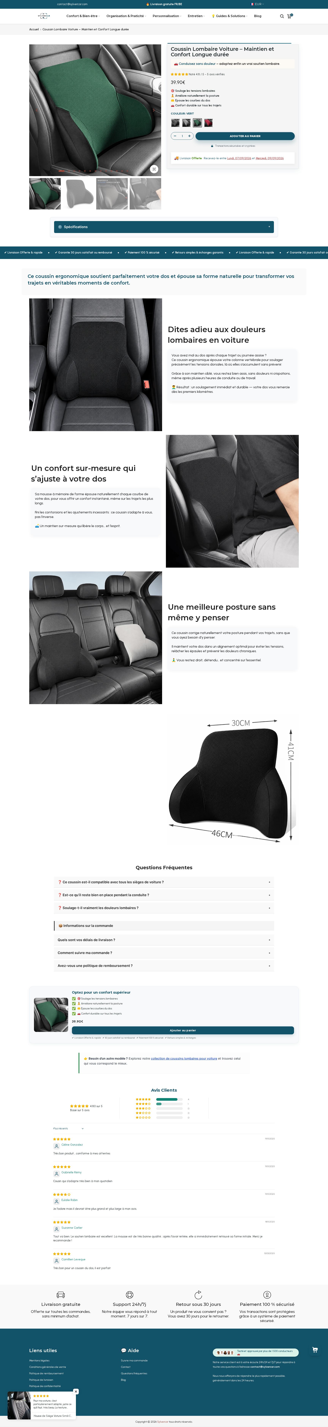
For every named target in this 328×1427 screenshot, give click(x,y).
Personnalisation (166, 16)
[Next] (153, 110)
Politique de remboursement (46, 1373)
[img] (61, 1139)
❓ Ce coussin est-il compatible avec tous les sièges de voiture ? (111, 882)
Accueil (34, 29)
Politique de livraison (41, 1379)
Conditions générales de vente (47, 1367)
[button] (180, 74)
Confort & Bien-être (82, 16)
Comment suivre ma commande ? (85, 953)
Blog (257, 16)
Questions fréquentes (134, 1373)
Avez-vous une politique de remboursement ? (95, 966)
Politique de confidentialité (45, 1386)
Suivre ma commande (134, 1360)
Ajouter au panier (183, 1030)
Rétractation (36, 1392)
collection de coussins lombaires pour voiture (184, 1058)
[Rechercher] (282, 16)
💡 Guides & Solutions (228, 16)
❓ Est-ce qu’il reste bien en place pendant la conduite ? (103, 895)
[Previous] (37, 110)
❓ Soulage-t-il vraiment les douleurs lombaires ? (98, 908)
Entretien (195, 16)
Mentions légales (39, 1360)
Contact (125, 1367)
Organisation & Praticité (125, 16)
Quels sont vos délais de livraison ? (86, 940)
